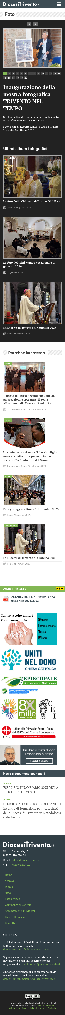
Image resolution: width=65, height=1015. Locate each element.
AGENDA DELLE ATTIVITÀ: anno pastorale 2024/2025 (33, 599)
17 (13, 77)
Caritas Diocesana (15, 917)
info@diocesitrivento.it (26, 860)
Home (8, 875)
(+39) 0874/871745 (19, 865)
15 (5, 77)
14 (59, 73)
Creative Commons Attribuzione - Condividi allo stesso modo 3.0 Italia (32, 1006)
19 (21, 77)
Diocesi (9, 887)
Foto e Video (12, 899)
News (8, 893)
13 (55, 73)
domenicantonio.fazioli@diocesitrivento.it (29, 949)
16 (9, 77)
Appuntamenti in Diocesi (20, 911)
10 (42, 73)
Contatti (10, 923)
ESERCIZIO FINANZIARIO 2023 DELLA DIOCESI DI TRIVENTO (30, 787)
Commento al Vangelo (18, 905)
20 (25, 77)
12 (51, 73)
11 (46, 73)
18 (17, 77)
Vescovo (10, 881)
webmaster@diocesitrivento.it (42, 964)
